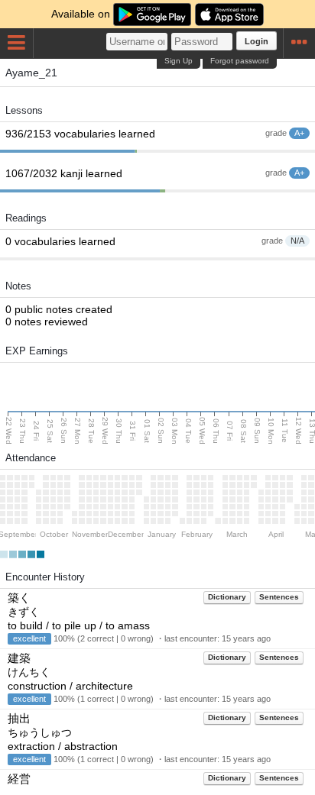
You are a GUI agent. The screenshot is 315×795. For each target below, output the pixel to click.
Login (256, 41)
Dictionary (227, 597)
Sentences (279, 597)
